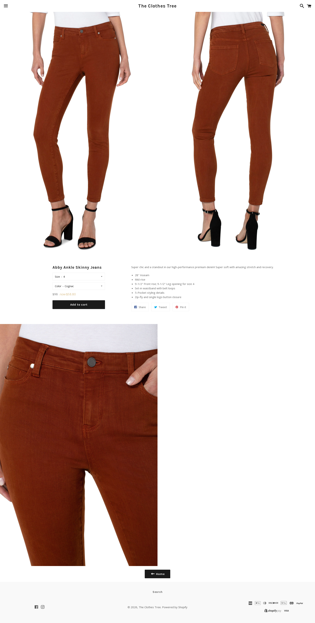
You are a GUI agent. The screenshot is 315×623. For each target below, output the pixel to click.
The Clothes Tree (157, 6)
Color (58, 286)
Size (57, 276)
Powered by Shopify (174, 607)
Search (158, 592)
